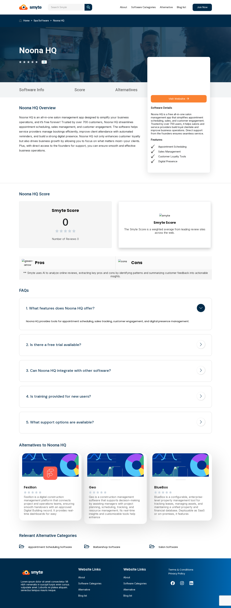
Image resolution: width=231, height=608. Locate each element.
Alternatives (126, 89)
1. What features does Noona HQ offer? (60, 308)
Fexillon (30, 487)
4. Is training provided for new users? (58, 396)
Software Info (31, 89)
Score (79, 89)
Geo (92, 487)
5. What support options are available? (60, 422)
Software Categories (143, 7)
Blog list (181, 7)
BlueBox (161, 487)
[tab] (115, 308)
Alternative (166, 7)
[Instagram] (182, 583)
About (123, 7)
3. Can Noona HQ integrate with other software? (68, 370)
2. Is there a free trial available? (53, 345)
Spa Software (41, 20)
